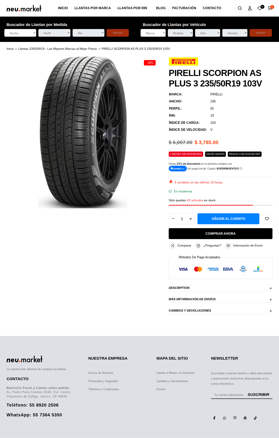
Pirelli (216, 94)
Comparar (184, 245)
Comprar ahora (221, 233)
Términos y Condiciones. (104, 389)
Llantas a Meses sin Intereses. (176, 372)
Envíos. (161, 389)
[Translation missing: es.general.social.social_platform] (214, 417)
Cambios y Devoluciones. (173, 381)
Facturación (184, 8)
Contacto (212, 8)
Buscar (117, 33)
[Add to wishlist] (267, 218)
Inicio (63, 8)
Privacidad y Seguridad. (103, 381)
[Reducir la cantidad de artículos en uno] (173, 219)
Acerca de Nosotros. (101, 372)
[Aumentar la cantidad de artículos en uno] (190, 219)
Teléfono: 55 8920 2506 (33, 405)
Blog (161, 8)
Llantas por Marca (93, 8)
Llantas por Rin (132, 8)
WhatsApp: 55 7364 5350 (34, 414)
